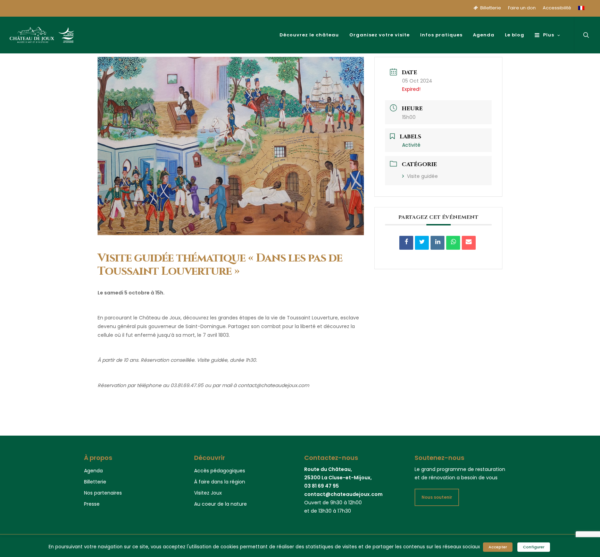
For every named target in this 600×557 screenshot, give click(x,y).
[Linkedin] (437, 243)
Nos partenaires (103, 492)
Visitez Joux (208, 492)
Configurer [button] (533, 547)
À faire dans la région (219, 481)
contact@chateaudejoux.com (343, 494)
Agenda (93, 470)
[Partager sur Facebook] (406, 243)
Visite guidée (422, 176)
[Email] (469, 243)
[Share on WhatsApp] (453, 243)
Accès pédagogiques (219, 470)
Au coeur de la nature (220, 503)
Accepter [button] (498, 547)
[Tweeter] (422, 243)
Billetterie (95, 481)
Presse (92, 503)
